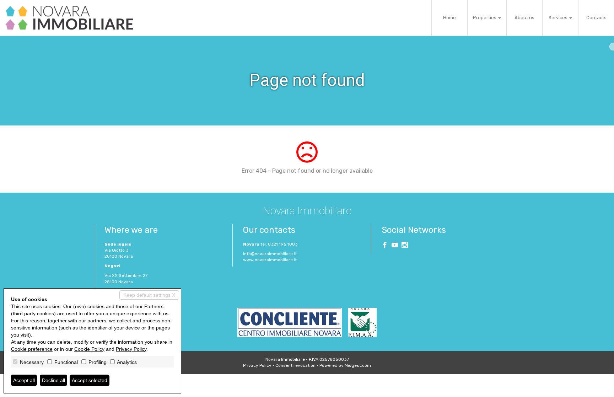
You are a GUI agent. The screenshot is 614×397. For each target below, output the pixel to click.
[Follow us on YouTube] (395, 246)
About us (524, 17)
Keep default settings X (149, 295)
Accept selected (89, 380)
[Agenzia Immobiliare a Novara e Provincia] (69, 18)
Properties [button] (485, 17)
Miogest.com (358, 365)
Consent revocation (295, 365)
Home (449, 17)
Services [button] (559, 17)
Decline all (53, 380)
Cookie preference (32, 349)
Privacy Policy (257, 365)
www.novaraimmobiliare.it (270, 259)
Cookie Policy (89, 349)
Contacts (596, 17)
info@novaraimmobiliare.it (270, 253)
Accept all (24, 380)
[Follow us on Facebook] (385, 246)
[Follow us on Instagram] (405, 246)
